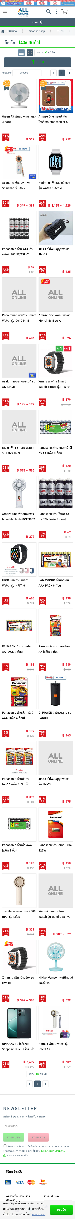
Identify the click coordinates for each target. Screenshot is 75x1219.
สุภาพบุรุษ (13, 1137)
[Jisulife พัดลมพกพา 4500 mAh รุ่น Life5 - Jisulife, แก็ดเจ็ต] (19, 891)
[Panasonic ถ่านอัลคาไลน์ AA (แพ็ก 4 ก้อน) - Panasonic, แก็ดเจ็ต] (56, 626)
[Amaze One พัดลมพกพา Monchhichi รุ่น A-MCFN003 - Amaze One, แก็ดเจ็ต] (56, 294)
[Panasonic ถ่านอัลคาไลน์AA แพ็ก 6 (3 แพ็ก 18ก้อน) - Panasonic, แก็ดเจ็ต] (19, 758)
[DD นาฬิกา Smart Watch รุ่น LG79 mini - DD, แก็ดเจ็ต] (19, 427)
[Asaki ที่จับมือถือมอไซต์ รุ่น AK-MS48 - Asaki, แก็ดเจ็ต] (19, 361)
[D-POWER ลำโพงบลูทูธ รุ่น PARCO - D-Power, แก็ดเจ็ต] (56, 692)
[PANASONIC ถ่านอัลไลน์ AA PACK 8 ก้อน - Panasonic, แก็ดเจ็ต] (19, 626)
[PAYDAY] (37, 3)
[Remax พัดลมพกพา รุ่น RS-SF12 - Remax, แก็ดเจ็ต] (56, 1023)
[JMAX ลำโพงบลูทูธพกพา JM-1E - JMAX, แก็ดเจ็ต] (56, 228)
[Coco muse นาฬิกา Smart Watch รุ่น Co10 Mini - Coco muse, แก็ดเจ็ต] (19, 294)
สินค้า (35, 22)
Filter (40, 61)
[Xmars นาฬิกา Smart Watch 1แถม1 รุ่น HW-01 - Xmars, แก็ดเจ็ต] (56, 361)
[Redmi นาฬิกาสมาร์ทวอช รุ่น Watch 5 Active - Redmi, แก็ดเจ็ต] (56, 162)
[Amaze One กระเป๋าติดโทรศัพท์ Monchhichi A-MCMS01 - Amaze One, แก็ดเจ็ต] (56, 96)
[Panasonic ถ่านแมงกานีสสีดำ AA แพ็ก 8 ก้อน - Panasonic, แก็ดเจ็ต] (56, 427)
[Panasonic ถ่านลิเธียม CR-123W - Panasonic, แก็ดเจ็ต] (56, 824)
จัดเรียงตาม (6, 72)
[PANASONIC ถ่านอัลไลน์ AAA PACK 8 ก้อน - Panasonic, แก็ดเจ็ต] (56, 559)
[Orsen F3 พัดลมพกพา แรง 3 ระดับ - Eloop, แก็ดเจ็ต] (19, 96)
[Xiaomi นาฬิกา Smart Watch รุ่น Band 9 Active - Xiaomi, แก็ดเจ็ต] (56, 891)
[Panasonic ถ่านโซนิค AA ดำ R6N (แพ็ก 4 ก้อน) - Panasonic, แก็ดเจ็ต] (56, 493)
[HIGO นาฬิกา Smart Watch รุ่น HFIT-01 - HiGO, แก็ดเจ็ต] (19, 559)
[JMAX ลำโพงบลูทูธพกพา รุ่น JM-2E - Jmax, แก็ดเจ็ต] (56, 758)
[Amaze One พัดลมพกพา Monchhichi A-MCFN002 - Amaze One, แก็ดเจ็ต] (19, 493)
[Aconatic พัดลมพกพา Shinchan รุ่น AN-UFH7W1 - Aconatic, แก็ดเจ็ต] (19, 162)
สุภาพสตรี (38, 1137)
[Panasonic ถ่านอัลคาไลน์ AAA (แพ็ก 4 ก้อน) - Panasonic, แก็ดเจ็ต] (19, 692)
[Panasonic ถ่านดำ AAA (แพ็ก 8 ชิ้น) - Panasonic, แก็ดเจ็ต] (19, 824)
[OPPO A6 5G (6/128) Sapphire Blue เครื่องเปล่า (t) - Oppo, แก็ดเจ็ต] (19, 1023)
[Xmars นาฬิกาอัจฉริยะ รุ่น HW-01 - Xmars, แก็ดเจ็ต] (19, 957)
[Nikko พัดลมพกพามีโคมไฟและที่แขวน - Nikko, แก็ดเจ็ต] (56, 957)
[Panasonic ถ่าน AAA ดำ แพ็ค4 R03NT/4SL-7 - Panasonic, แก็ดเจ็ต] (19, 228)
